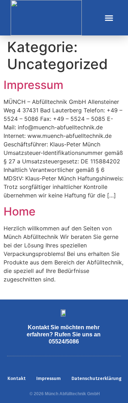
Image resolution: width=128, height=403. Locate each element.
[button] (109, 17)
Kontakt (16, 378)
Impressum (33, 85)
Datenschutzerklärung (96, 378)
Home (20, 211)
